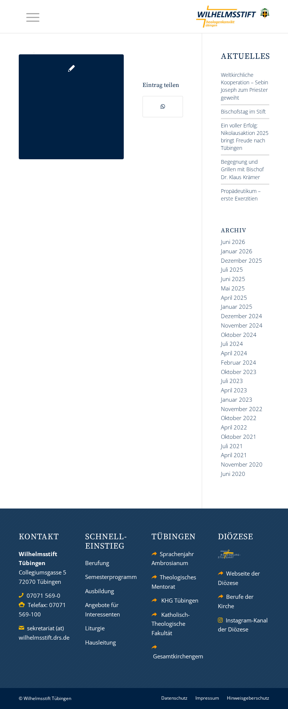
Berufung (97, 563)
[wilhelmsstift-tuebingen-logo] (232, 16)
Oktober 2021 (238, 436)
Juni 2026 (233, 241)
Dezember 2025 (241, 260)
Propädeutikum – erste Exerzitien (241, 194)
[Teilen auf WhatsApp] (163, 106)
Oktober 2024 (238, 334)
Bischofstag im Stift (243, 111)
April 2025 (234, 297)
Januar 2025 (236, 306)
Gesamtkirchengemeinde (185, 656)
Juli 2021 (232, 446)
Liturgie (95, 628)
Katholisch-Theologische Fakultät (171, 624)
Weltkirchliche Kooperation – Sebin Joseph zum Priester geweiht (244, 86)
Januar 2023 (236, 399)
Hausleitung (100, 642)
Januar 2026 (236, 251)
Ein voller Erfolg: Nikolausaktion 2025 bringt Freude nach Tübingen (244, 136)
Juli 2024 (232, 343)
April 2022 (234, 427)
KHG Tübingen (179, 600)
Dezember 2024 (241, 316)
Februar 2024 (238, 362)
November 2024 (241, 325)
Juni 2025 (233, 279)
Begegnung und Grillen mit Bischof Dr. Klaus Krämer (242, 169)
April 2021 (234, 455)
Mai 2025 (233, 288)
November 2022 (241, 409)
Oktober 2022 (238, 418)
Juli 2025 (232, 269)
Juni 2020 (233, 473)
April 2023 (234, 390)
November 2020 (241, 464)
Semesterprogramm (111, 576)
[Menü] (29, 16)
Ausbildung (99, 591)
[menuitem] (29, 16)
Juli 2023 (232, 380)
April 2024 (234, 353)
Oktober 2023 (238, 371)
